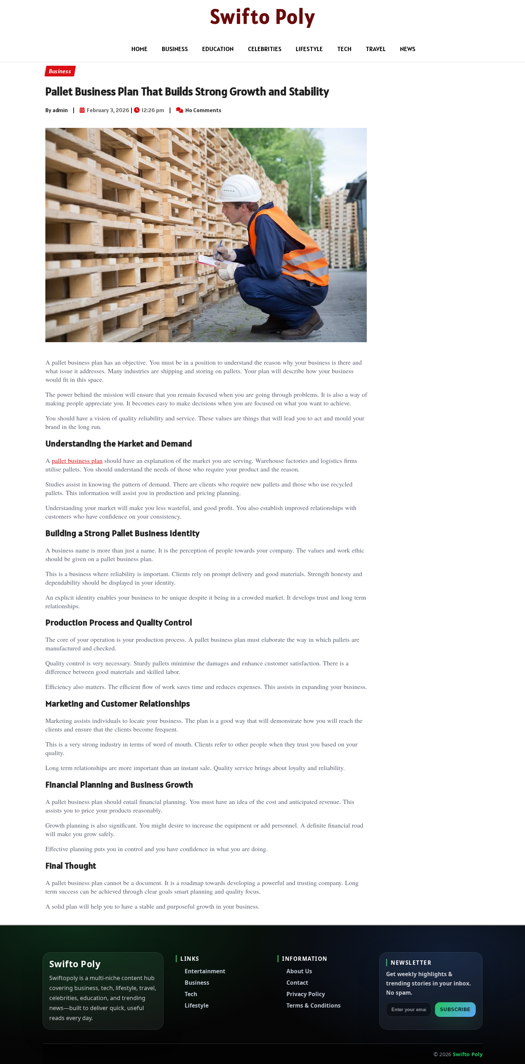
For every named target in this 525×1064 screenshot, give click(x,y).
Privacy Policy (305, 994)
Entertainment (205, 971)
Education (218, 49)
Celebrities (264, 49)
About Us (299, 971)
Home (139, 49)
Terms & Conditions (313, 1005)
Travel (376, 49)
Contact (297, 982)
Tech (344, 49)
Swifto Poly (262, 16)
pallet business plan (77, 460)
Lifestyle (309, 49)
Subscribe (455, 1009)
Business (175, 49)
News (407, 49)
